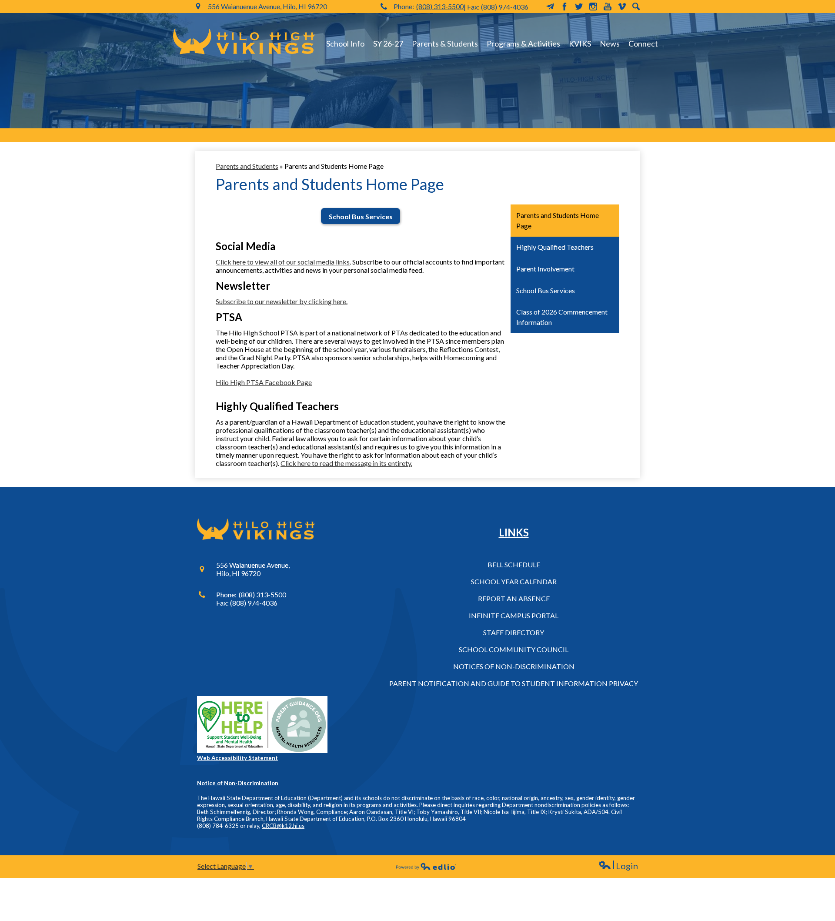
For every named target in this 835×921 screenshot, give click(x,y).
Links (514, 532)
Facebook (564, 6)
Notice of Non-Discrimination (237, 783)
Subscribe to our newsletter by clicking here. (281, 301)
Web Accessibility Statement (237, 757)
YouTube (607, 6)
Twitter (579, 6)
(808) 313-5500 (440, 6)
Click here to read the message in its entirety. (346, 463)
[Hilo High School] (243, 41)
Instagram (593, 6)
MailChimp (550, 6)
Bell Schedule (514, 564)
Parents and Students (247, 166)
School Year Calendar (514, 581)
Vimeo (622, 6)
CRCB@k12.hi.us (283, 825)
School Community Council (513, 649)
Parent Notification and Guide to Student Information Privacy (513, 683)
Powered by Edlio (426, 866)
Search (636, 6)
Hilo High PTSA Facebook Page (264, 382)
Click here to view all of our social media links (283, 262)
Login (618, 866)
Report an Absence (514, 598)
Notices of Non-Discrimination (513, 666)
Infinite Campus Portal (513, 615)
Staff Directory (513, 632)
